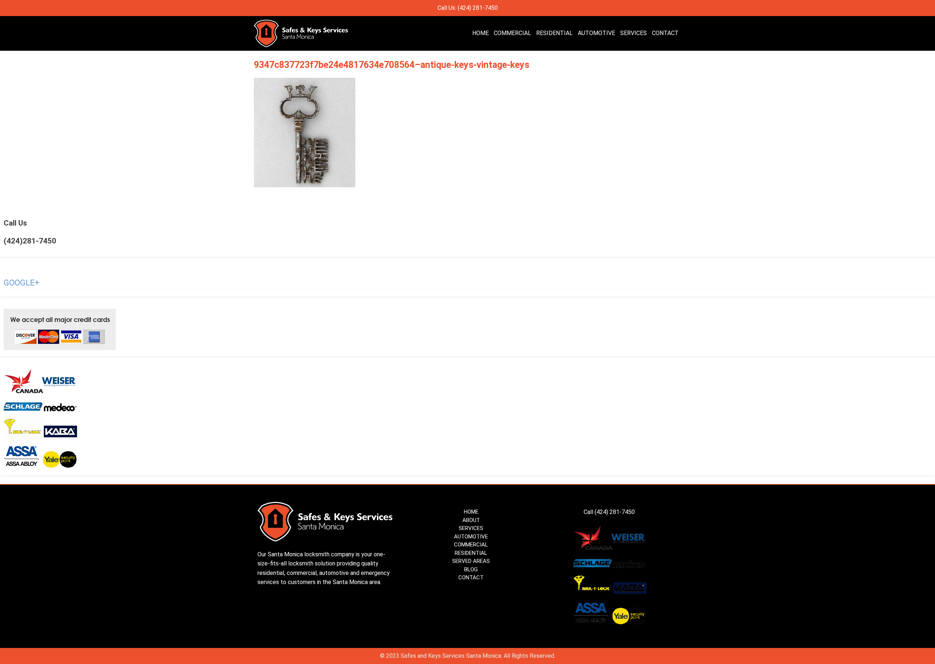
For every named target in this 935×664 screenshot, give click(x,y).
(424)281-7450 (30, 241)
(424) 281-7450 (615, 511)
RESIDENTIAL (554, 33)
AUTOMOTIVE (596, 33)
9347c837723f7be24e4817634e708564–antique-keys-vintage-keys (391, 65)
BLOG (471, 569)
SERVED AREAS (471, 561)
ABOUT (471, 520)
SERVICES (633, 33)
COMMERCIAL (512, 33)
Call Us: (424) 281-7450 (468, 7)
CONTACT (665, 33)
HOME (480, 33)
